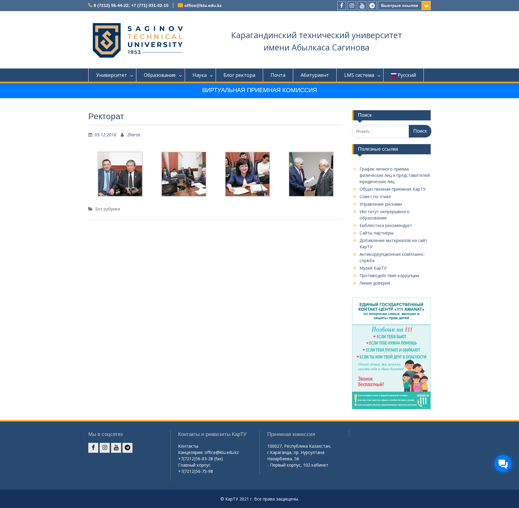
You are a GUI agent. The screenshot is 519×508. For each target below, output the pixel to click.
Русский (407, 75)
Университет (111, 75)
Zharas (133, 135)
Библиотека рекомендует (386, 225)
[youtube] (362, 5)
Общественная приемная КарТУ (393, 189)
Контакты (188, 446)
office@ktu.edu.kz (203, 5)
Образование (160, 75)
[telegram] (372, 5)
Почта (278, 75)
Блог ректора (239, 75)
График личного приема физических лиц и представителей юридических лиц (395, 175)
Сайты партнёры (376, 233)
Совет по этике (375, 196)
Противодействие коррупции (389, 275)
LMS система (359, 75)
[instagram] (352, 5)
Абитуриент (315, 75)
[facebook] (341, 5)
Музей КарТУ (373, 268)
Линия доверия (375, 283)
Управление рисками (381, 204)
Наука (200, 75)
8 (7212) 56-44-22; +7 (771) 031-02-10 (131, 5)
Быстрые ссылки (399, 5)
